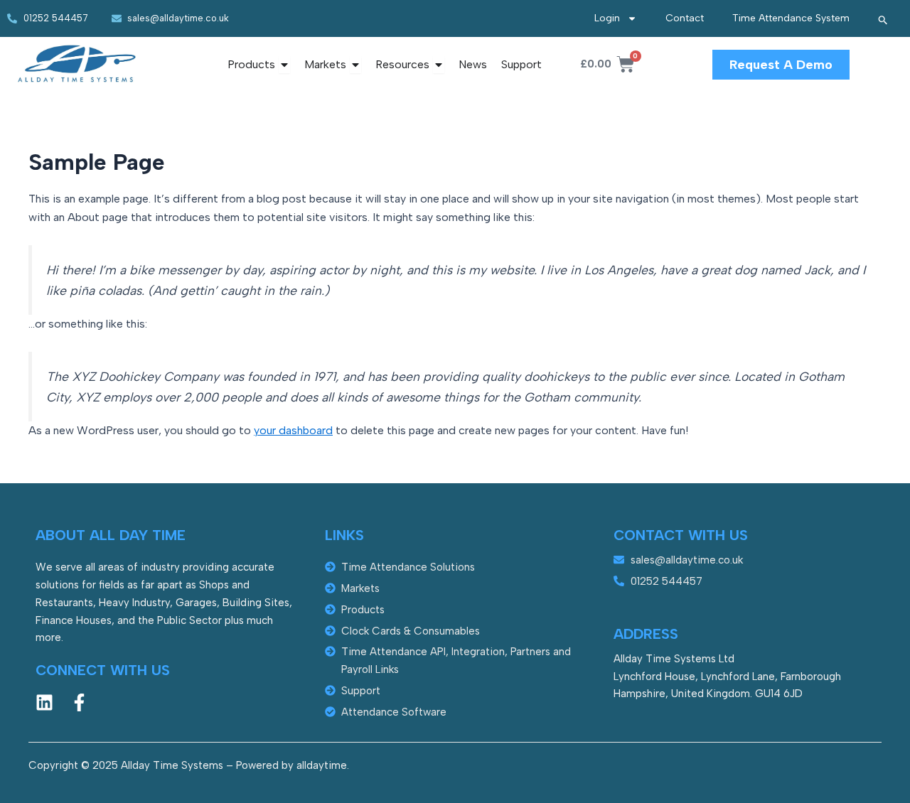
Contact (684, 18)
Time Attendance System (791, 18)
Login (607, 18)
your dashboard (293, 430)
